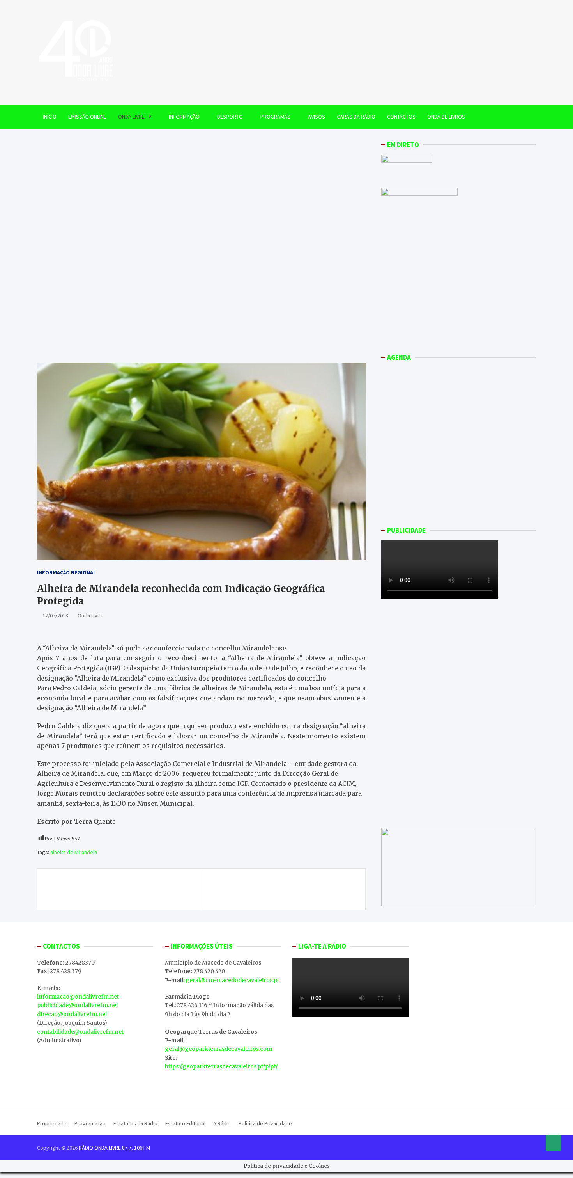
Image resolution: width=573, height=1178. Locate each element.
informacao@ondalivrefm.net (78, 996)
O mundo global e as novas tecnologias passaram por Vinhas (293, 889)
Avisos (316, 116)
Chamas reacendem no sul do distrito (107, 884)
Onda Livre (90, 615)
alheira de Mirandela (73, 852)
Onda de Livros (446, 116)
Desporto (230, 116)
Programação (90, 1123)
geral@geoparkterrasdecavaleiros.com (218, 1048)
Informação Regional (66, 572)
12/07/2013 (55, 615)
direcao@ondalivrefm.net (72, 1014)
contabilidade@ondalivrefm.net (80, 1031)
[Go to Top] (553, 1143)
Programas (275, 116)
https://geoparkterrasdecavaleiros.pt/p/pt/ (221, 1066)
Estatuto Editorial (185, 1123)
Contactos (401, 116)
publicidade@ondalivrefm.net (77, 1005)
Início (50, 116)
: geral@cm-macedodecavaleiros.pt (231, 980)
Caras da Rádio (356, 116)
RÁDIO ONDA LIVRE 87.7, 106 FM (114, 1147)
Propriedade (52, 1123)
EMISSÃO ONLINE (87, 116)
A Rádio (222, 1123)
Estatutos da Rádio (135, 1123)
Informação (184, 116)
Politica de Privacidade (265, 1123)
